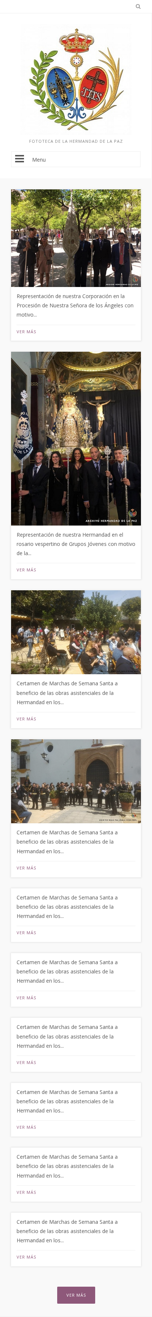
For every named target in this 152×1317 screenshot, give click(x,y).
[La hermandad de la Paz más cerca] (76, 133)
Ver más (26, 331)
